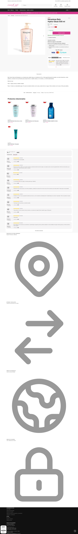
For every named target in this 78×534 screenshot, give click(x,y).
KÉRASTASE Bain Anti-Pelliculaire (32, 121)
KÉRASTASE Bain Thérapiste (13, 144)
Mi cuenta (55, 6)
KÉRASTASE (51, 92)
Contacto (61, 6)
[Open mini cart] (74, 530)
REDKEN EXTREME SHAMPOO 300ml (50, 121)
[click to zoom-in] (26, 36)
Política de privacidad (10, 510)
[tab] (9, 155)
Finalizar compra (67, 6)
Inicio (9, 15)
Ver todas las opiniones (39, 230)
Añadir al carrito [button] (16, 147)
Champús (12, 15)
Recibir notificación (15, 124)
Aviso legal (8, 509)
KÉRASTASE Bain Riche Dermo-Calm (15, 121)
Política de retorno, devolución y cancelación (14, 513)
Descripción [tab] (39, 74)
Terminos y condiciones (11, 514)
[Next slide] (43, 36)
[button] (68, 10)
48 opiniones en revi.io (66, 57)
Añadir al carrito (61, 33)
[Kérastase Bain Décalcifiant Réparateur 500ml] (69, 18)
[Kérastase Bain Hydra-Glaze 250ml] (68, 18)
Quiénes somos (9, 520)
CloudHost (19, 533)
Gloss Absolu (46, 92)
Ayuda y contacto (10, 518)
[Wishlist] (22, 103)
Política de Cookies (10, 511)
